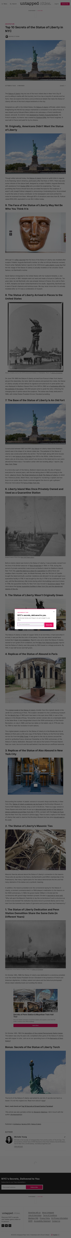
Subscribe (49, 625)
